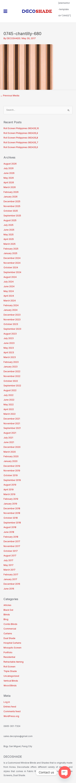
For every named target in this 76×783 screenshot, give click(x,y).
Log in (7, 702)
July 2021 (8, 437)
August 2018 (10, 527)
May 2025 (9, 234)
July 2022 (8, 395)
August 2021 (10, 433)
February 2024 (11, 305)
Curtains (8, 633)
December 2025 (12, 201)
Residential (9, 657)
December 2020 (12, 447)
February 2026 (11, 192)
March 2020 (10, 452)
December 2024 (12, 258)
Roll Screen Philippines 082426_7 (21, 142)
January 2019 (10, 504)
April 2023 (9, 352)
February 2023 (11, 362)
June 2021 (9, 442)
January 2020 (10, 461)
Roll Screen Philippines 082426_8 (21, 138)
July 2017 (8, 560)
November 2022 (12, 376)
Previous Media (9, 95)
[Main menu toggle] (5, 11)
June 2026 (9, 173)
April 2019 (9, 489)
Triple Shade (10, 671)
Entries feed (10, 706)
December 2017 (12, 541)
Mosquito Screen (12, 647)
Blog (6, 619)
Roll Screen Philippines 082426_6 (21, 147)
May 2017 (8, 565)
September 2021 (12, 428)
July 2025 (8, 225)
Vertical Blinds (11, 681)
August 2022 (10, 390)
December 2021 (12, 419)
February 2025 (11, 249)
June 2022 (9, 400)
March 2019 (9, 494)
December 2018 (12, 508)
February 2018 (11, 537)
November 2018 (12, 513)
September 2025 (12, 215)
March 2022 (10, 414)
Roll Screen (9, 666)
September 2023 (12, 329)
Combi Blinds (10, 624)
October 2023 (11, 324)
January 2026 (10, 196)
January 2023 (10, 366)
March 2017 (9, 570)
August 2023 (10, 334)
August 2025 (10, 220)
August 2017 (10, 555)
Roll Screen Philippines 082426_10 (21, 128)
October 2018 (11, 518)
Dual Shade (9, 638)
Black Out (8, 610)
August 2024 (10, 277)
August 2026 (10, 164)
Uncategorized (11, 676)
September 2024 (12, 272)
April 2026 (9, 182)
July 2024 (9, 281)
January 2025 (10, 253)
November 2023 (12, 319)
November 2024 (12, 263)
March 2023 (10, 357)
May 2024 (9, 291)
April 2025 (9, 239)
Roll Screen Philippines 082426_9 (21, 133)
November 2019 (12, 470)
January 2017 (10, 579)
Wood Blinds (10, 685)
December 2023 (12, 315)
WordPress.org (11, 716)
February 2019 (11, 499)
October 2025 (11, 211)
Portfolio (8, 652)
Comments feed (12, 711)
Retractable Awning (14, 662)
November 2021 (12, 423)
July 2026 (9, 168)
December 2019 (12, 466)
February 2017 (11, 574)
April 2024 (9, 296)
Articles (7, 605)
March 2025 (10, 244)
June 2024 (9, 286)
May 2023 (9, 348)
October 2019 (11, 475)
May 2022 (9, 404)
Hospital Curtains (12, 643)
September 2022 (12, 385)
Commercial (10, 629)
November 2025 (12, 206)
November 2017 (12, 546)
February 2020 (11, 456)
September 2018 (12, 522)
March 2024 (10, 300)
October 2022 (11, 381)
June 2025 (9, 230)
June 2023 (9, 343)
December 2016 (12, 584)
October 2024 (11, 267)
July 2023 (9, 338)
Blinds (7, 614)
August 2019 (10, 485)
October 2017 (11, 551)
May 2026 (9, 178)
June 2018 (9, 532)
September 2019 (12, 480)
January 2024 (10, 310)
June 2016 (9, 589)
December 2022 (12, 371)
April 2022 (9, 409)
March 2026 (10, 187)
